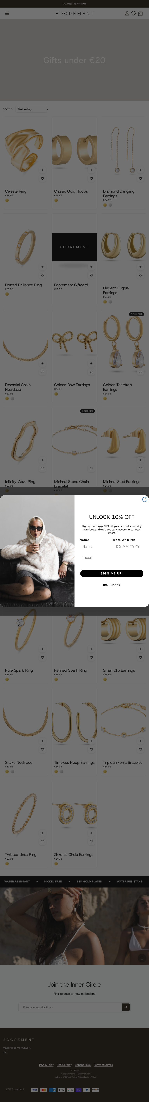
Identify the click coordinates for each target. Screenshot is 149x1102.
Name (84, 539)
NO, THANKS (111, 584)
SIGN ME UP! (112, 573)
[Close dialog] (145, 499)
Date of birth (124, 539)
